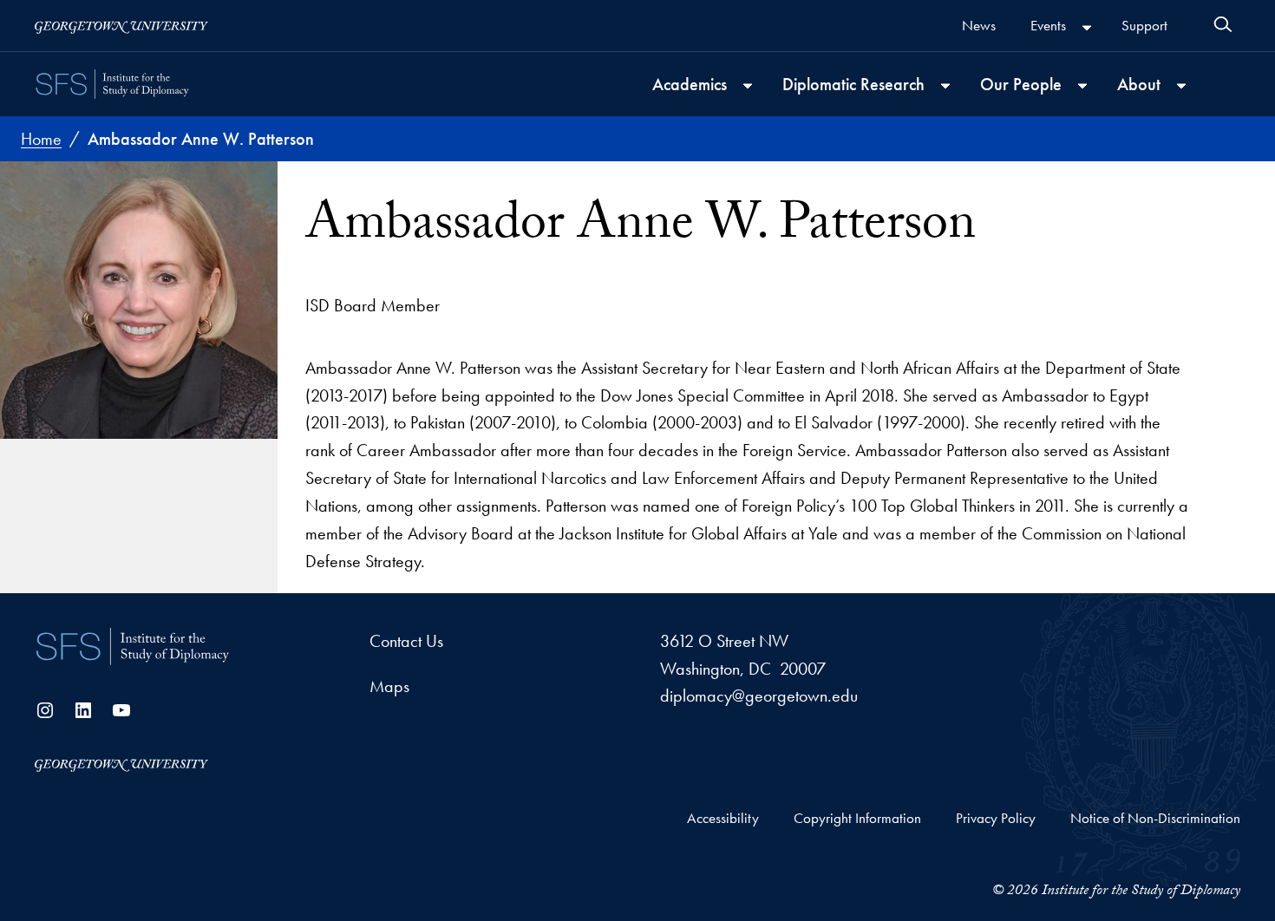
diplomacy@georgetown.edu (759, 695)
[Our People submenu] (1082, 85)
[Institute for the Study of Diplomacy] (113, 84)
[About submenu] (1181, 85)
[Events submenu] (1086, 27)
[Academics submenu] (747, 85)
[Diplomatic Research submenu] (945, 85)
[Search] (1223, 24)
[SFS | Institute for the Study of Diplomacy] (133, 646)
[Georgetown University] (121, 25)
